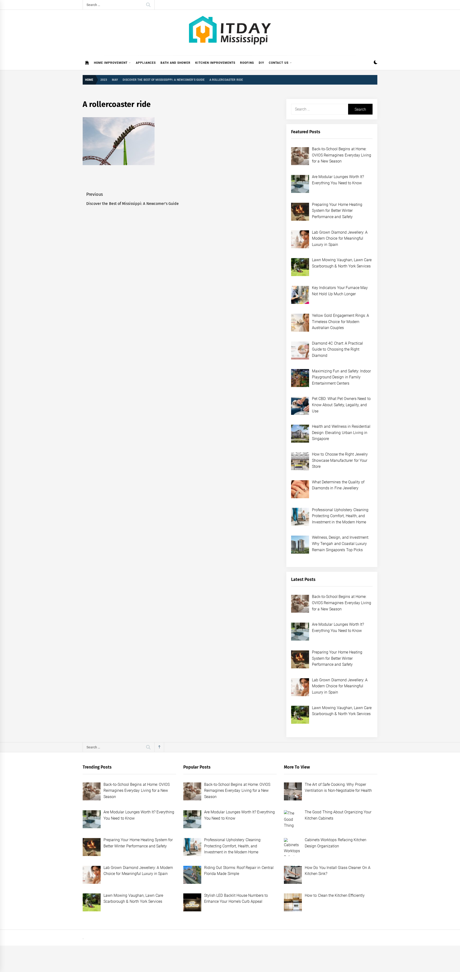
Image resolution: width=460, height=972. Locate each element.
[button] (375, 63)
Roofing (247, 62)
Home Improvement (110, 62)
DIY (261, 62)
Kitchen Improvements (215, 62)
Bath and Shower (175, 62)
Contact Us (278, 62)
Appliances (146, 62)
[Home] (87, 63)
